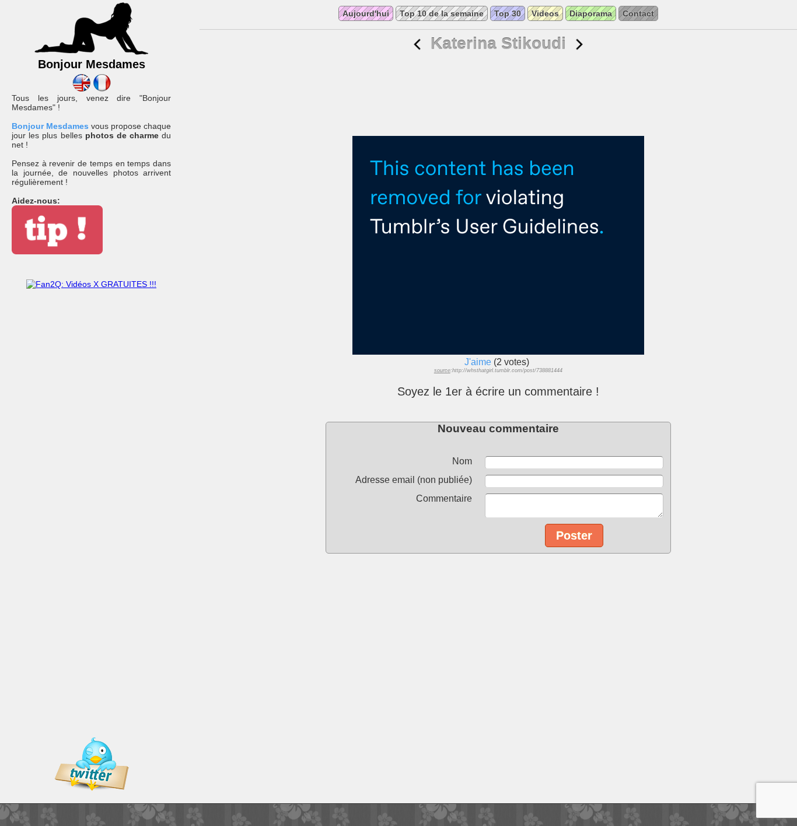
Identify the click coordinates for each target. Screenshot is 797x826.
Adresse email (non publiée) (413, 480)
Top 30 (507, 13)
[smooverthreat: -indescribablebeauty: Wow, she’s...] (417, 45)
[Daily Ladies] (81, 88)
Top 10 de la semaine (442, 13)
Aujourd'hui (365, 13)
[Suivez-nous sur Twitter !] (91, 798)
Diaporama (590, 13)
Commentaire (444, 498)
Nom (462, 461)
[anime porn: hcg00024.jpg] (579, 45)
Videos (545, 13)
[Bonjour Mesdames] (91, 53)
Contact (638, 13)
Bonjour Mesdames (50, 126)
